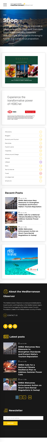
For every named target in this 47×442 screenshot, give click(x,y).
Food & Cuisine (23, 147)
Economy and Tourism (23, 139)
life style (23, 158)
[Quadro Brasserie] (21, 83)
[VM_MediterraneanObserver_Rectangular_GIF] (21, 274)
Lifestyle (23, 162)
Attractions (23, 132)
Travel (23, 173)
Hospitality (23, 151)
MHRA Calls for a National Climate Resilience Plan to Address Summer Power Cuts (29, 218)
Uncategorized (23, 177)
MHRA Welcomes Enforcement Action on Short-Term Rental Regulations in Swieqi (28, 232)
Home (4, 15)
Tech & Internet (23, 169)
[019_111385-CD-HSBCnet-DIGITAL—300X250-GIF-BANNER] (21, 120)
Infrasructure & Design (23, 154)
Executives (23, 143)
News (23, 166)
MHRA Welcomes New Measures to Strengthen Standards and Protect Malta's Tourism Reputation (29, 203)
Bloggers (23, 135)
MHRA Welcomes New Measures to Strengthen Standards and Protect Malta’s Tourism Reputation (29, 352)
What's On (23, 181)
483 (30, 397)
